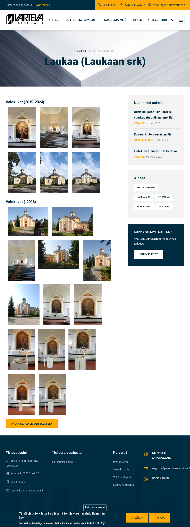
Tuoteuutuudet (142, 139)
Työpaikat (164, 197)
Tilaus (137, 19)
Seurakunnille (121, 469)
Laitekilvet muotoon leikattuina (156, 151)
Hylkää (160, 517)
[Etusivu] (24, 19)
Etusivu (81, 50)
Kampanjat (143, 197)
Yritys (53, 19)
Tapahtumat (144, 206)
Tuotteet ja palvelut (79, 19)
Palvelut (139, 123)
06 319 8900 (110, 5)
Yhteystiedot (158, 19)
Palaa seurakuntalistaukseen (32, 423)
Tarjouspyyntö (115, 19)
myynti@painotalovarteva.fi (169, 5)
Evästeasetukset (95, 507)
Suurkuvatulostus (123, 484)
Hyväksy (137, 517)
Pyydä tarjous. (42, 5)
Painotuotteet (121, 461)
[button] (22, 109)
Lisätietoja (99, 523)
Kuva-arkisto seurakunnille (153, 134)
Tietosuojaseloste (62, 461)
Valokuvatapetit (122, 477)
